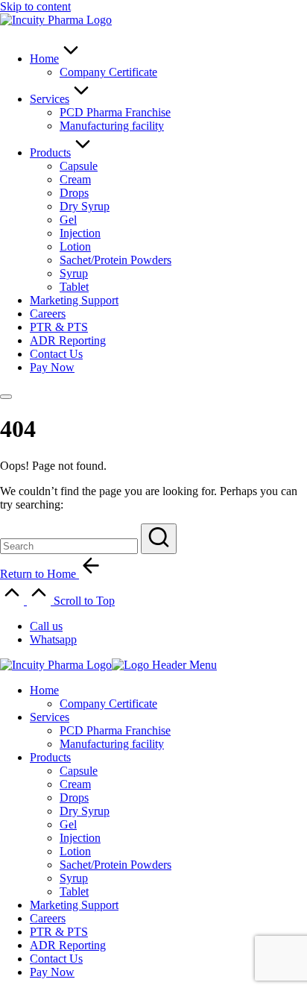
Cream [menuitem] (75, 784)
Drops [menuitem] (74, 797)
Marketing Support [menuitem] (74, 905)
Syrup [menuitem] (74, 878)
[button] (159, 538)
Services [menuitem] (49, 717)
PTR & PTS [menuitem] (59, 931)
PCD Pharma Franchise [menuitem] (115, 730)
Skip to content (35, 6)
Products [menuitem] (50, 757)
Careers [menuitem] (48, 918)
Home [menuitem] (44, 690)
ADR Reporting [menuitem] (68, 945)
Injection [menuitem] (80, 837)
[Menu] (6, 396)
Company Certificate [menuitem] (108, 703)
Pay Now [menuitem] (52, 972)
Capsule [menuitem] (79, 770)
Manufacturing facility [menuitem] (112, 743)
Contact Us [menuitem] (56, 958)
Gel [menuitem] (68, 824)
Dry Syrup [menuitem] (85, 811)
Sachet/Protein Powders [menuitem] (115, 864)
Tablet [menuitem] (74, 891)
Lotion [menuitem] (75, 851)
